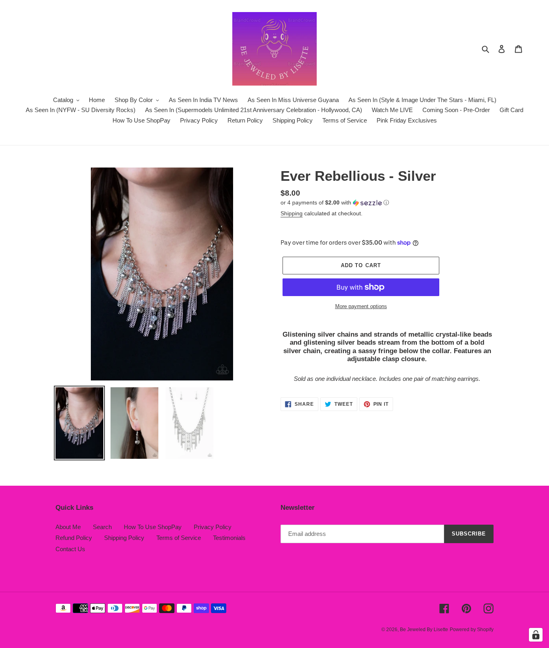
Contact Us (70, 549)
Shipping (292, 213)
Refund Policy (73, 537)
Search (102, 526)
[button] (335, 202)
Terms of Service (178, 537)
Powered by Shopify (472, 629)
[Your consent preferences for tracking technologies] (536, 635)
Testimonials (229, 537)
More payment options (361, 306)
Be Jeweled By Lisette (424, 629)
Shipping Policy (124, 537)
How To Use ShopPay (153, 526)
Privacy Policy (212, 526)
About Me (68, 526)
